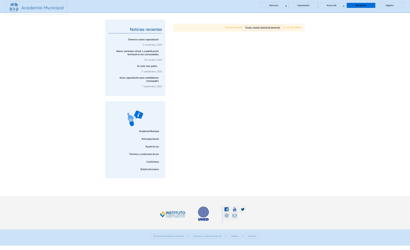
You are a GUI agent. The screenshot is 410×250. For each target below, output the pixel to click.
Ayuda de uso (152, 146)
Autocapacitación (150, 139)
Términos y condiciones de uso (144, 154)
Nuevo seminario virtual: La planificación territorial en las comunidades (137, 53)
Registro (390, 5)
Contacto (252, 236)
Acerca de (331, 5)
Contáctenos (152, 162)
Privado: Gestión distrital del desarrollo (262, 27)
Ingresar (362, 5)
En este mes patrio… (148, 66)
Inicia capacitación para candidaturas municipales (139, 79)
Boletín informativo (150, 169)
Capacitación (303, 5)
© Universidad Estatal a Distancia (169, 236)
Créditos (234, 236)
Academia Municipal (149, 131)
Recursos (273, 5)
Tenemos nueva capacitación (143, 39)
